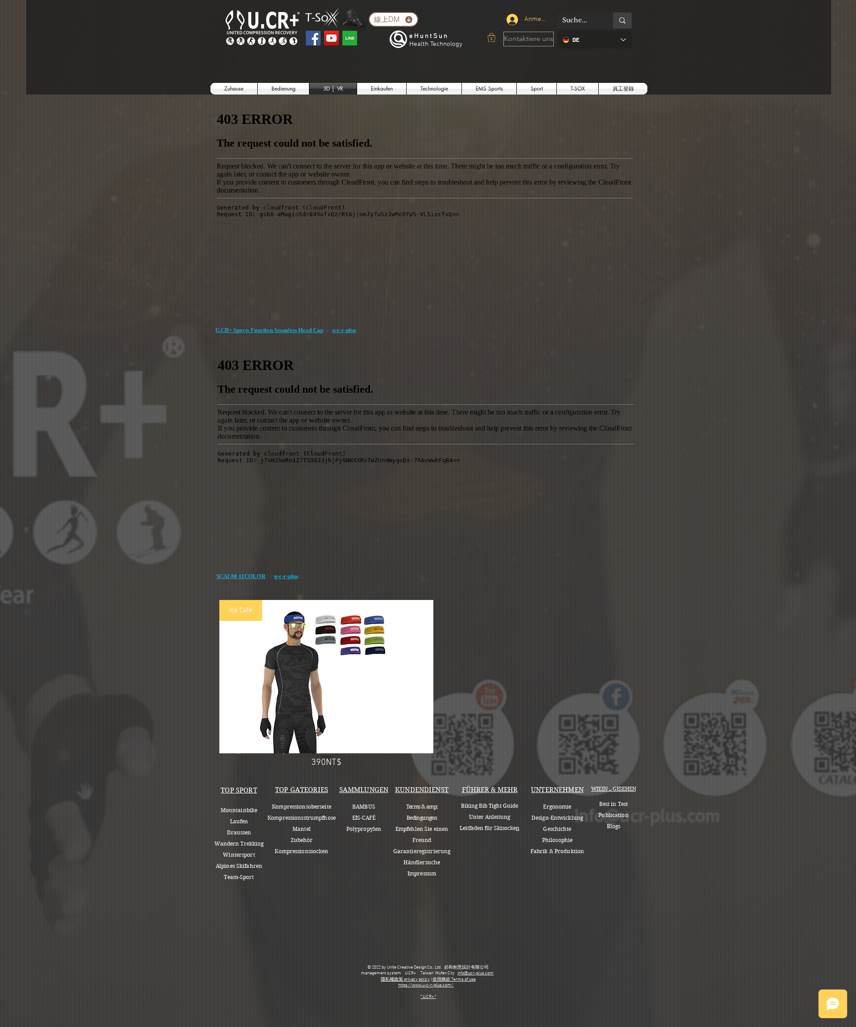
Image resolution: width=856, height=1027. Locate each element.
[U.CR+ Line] (349, 38)
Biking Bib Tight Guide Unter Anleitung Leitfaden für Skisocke (489, 816)
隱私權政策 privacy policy (405, 979)
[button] (491, 37)
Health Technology (435, 44)
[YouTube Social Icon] (331, 38)
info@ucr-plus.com (475, 973)
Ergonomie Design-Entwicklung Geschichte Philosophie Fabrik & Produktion (557, 828)
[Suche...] (622, 20)
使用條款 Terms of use (454, 979)
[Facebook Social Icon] (313, 38)
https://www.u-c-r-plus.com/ (426, 985)
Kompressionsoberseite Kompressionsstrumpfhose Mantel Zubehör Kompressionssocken (302, 828)
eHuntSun (429, 36)
